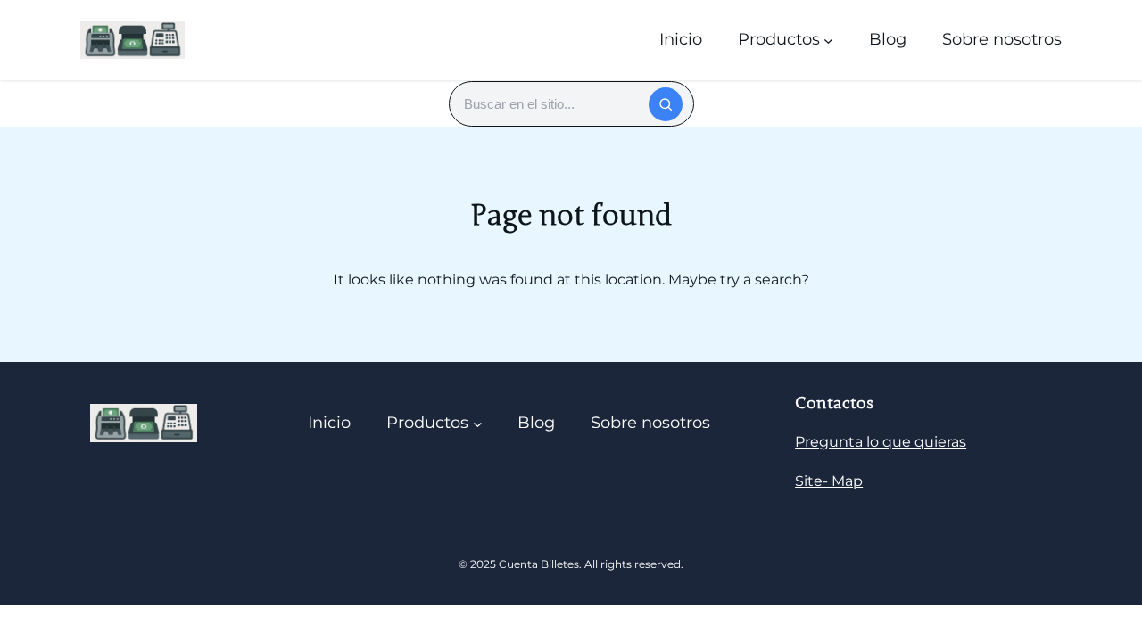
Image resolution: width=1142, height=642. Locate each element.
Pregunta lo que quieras (880, 441)
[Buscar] (666, 104)
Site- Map (829, 481)
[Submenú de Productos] (828, 40)
